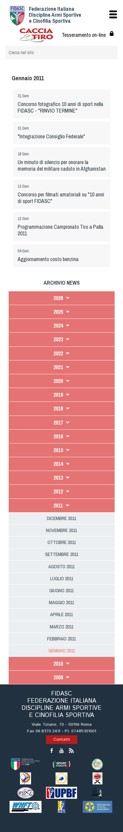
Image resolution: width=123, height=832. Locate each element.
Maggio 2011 (61, 602)
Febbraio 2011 (61, 638)
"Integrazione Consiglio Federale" (51, 136)
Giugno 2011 (61, 590)
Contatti (61, 739)
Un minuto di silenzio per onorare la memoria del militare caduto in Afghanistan (62, 165)
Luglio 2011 (61, 578)
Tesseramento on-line (84, 35)
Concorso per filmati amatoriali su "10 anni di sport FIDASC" (61, 198)
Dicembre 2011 (61, 518)
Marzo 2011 (61, 626)
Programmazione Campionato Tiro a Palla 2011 (60, 230)
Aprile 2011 (61, 614)
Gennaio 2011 (61, 650)
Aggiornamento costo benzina (48, 259)
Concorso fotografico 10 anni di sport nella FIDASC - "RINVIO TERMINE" (60, 107)
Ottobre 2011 (61, 542)
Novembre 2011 (61, 530)
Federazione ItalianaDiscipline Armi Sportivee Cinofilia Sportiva (55, 15)
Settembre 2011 (61, 554)
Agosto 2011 (61, 566)
